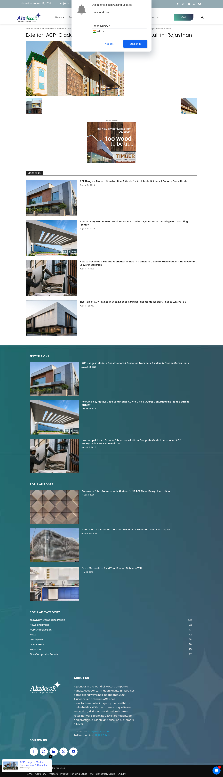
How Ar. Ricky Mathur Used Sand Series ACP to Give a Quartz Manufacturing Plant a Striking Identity (134, 223)
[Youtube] (199, 4)
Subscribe (135, 43)
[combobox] (98, 31)
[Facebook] (177, 4)
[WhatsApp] (194, 4)
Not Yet (109, 43)
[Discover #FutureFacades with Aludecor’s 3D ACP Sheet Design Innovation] (54, 507)
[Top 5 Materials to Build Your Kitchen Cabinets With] (54, 584)
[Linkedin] (188, 4)
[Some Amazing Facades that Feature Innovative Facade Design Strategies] (54, 545)
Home (29, 28)
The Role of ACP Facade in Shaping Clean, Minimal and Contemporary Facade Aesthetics (133, 302)
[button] (202, 17)
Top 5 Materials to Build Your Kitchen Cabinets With (112, 568)
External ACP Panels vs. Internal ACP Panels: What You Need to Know (67, 28)
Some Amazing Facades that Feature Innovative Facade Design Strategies (125, 529)
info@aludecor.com (99, 731)
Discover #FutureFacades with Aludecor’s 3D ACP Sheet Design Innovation (125, 491)
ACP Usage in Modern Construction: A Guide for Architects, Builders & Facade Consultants (133, 181)
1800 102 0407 (103, 735)
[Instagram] (183, 4)
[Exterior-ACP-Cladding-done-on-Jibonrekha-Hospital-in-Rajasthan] (111, 68)
